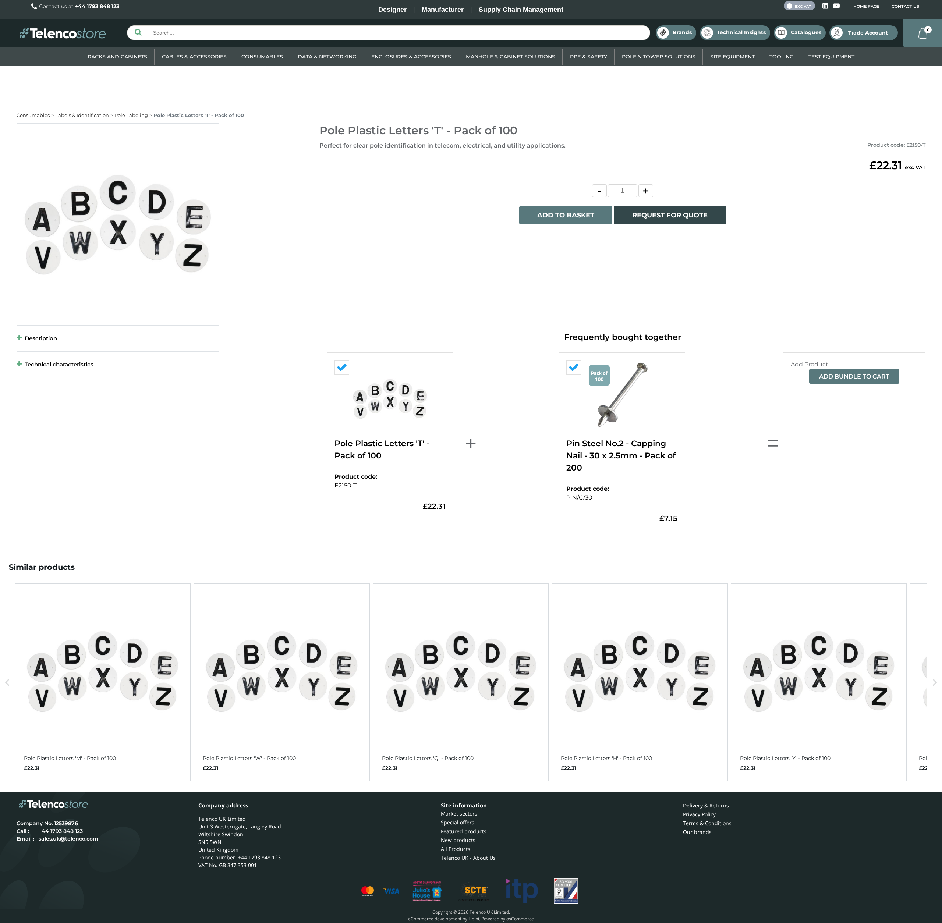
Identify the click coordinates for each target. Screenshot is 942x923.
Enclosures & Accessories (411, 56)
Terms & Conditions (707, 823)
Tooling (781, 56)
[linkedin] (825, 6)
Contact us (905, 6)
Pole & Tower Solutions (658, 56)
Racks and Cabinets (117, 56)
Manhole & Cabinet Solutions (510, 56)
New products (458, 840)
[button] (7, 682)
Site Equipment (732, 56)
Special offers (457, 822)
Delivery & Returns (706, 805)
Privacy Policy (699, 814)
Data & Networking (327, 56)
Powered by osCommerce (507, 919)
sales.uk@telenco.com (68, 838)
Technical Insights (741, 32)
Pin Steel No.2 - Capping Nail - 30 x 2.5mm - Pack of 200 (621, 456)
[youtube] (836, 6)
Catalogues (806, 32)
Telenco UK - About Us (468, 857)
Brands (682, 32)
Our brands (697, 831)
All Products (455, 848)
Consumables (262, 56)
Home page (866, 6)
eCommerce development (434, 919)
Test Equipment (831, 56)
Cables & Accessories (194, 56)
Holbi (473, 919)
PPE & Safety (588, 56)
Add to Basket (565, 215)
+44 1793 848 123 (97, 6)
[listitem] (103, 682)
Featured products (463, 831)
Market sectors (459, 813)
